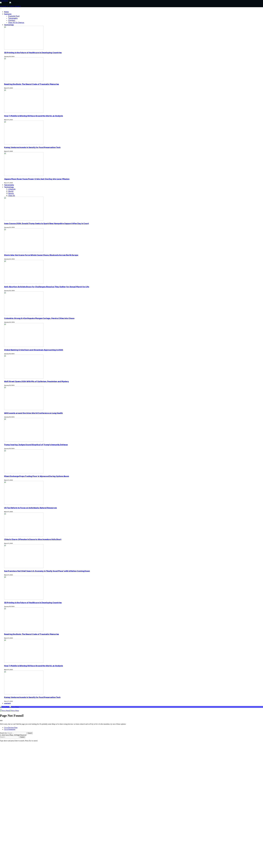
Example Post (14, 16)
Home (6, 12)
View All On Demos (16, 22)
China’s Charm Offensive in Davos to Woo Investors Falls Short (32, 539)
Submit (22, 737)
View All (11, 196)
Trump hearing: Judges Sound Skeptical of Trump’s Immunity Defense (36, 445)
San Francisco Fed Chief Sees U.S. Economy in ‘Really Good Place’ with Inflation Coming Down (47, 571)
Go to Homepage (9, 729)
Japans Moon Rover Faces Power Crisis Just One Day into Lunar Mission (36, 179)
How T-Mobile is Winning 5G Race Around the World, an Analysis (33, 116)
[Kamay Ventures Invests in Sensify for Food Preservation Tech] (23, 772)
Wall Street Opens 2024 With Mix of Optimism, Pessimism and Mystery (36, 381)
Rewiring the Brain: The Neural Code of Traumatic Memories (31, 84)
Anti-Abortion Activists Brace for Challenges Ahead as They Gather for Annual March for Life (46, 287)
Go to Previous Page (10, 727)
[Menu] (0, 8)
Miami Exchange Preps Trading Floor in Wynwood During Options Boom (36, 476)
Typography (13, 18)
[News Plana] (9, 707)
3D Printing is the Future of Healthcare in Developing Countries (33, 53)
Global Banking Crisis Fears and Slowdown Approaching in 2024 (33, 350)
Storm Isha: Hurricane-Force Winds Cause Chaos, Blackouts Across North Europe (41, 255)
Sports (11, 193)
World (10, 191)
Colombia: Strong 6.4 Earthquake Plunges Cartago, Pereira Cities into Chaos (39, 318)
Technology (9, 25)
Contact (11, 20)
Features (7, 14)
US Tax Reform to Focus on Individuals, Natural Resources (30, 508)
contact (7, 703)
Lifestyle (11, 189)
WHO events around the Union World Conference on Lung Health (33, 413)
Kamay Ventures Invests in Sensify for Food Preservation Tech (32, 147)
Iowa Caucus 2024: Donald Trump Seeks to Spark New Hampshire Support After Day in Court (46, 224)
